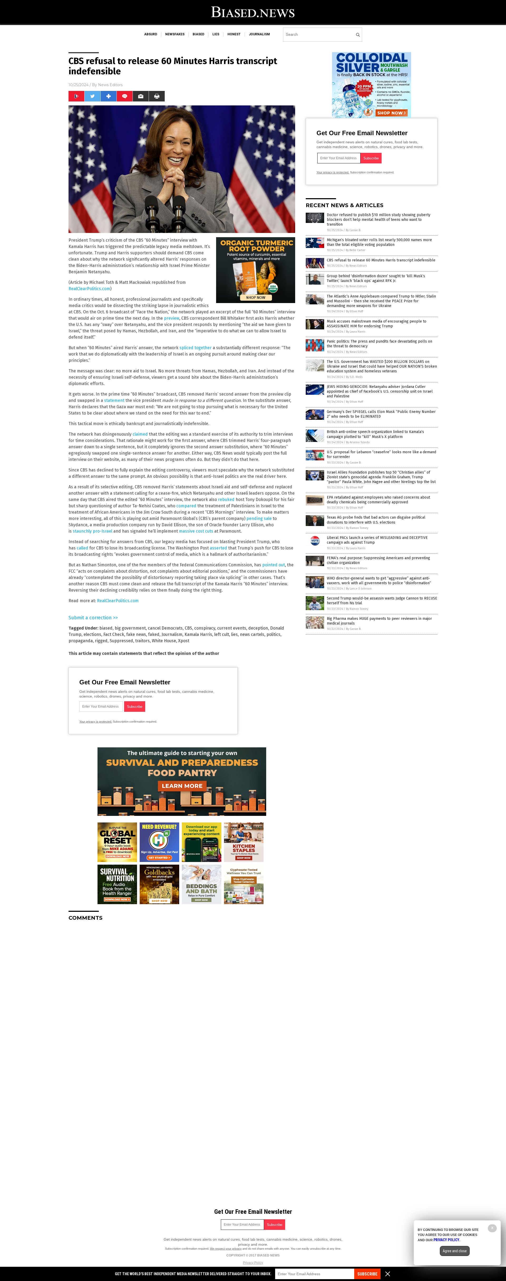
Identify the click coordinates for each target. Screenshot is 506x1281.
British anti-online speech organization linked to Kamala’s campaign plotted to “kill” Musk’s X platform (375, 434)
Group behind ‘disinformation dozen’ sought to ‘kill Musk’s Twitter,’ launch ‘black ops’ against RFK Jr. (376, 278)
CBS (188, 628)
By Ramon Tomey (357, 528)
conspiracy (204, 628)
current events (231, 628)
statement (114, 400)
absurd (150, 34)
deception (258, 628)
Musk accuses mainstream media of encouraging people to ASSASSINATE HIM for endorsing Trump (376, 323)
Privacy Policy (253, 1263)
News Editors (110, 84)
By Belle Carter (355, 250)
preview (171, 318)
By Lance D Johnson (359, 588)
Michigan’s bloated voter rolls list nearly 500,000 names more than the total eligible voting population (379, 242)
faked (153, 634)
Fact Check (113, 634)
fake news (136, 634)
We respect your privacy (226, 1248)
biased (198, 34)
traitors (142, 640)
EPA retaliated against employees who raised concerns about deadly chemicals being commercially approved (378, 499)
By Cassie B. (353, 230)
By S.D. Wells (354, 377)
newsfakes (174, 34)
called (82, 548)
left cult (221, 634)
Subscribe (367, 1274)
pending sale (259, 518)
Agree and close (455, 1251)
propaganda (81, 640)
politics (273, 634)
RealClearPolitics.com (89, 288)
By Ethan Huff (354, 311)
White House (164, 640)
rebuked (226, 499)
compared (186, 505)
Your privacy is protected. (95, 721)
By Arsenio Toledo (358, 442)
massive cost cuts (196, 531)
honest (234, 34)
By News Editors (356, 265)
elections (92, 634)
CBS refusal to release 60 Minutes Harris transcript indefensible (381, 260)
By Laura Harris (355, 331)
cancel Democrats (165, 628)
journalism (259, 34)
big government (130, 628)
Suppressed (121, 640)
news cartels (252, 634)
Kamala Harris (198, 634)
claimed (140, 434)
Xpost (183, 640)
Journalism (172, 634)
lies (215, 34)
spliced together (196, 347)
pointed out (273, 564)
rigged (101, 640)
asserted (218, 548)
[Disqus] (182, 991)
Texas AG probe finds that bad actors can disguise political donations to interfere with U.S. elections (376, 519)
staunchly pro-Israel (93, 531)
